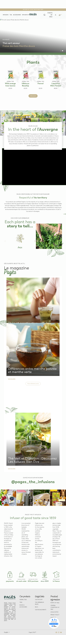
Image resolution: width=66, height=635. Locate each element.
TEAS (21, 602)
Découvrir (33, 96)
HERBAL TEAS (23, 599)
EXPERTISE (45, 579)
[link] (55, 15)
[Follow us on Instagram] (59, 632)
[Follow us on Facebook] (56, 632)
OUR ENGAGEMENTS (40, 609)
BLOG (36, 607)
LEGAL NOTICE (54, 612)
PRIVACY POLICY (55, 614)
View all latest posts (33, 383)
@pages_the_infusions (33, 481)
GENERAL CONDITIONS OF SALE (55, 607)
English (6, 632)
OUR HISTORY (39, 599)
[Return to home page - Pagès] (33, 14)
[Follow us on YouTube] (61, 632)
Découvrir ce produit (9, 91)
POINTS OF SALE (55, 602)
